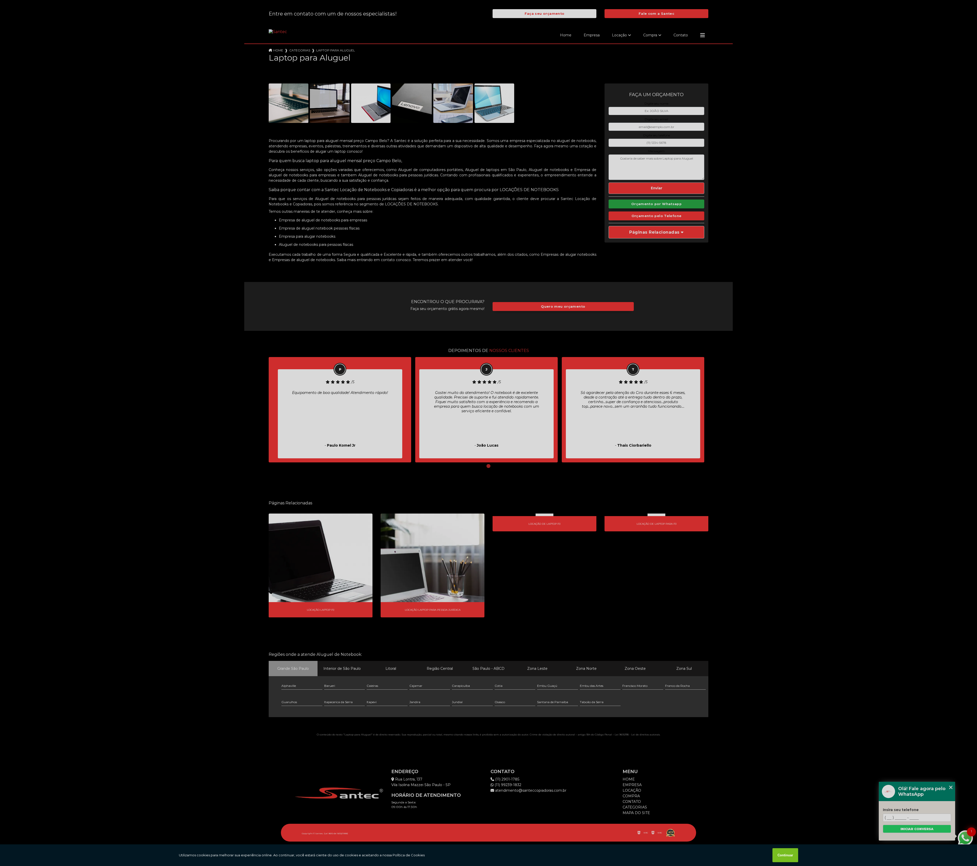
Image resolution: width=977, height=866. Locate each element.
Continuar (785, 855)
